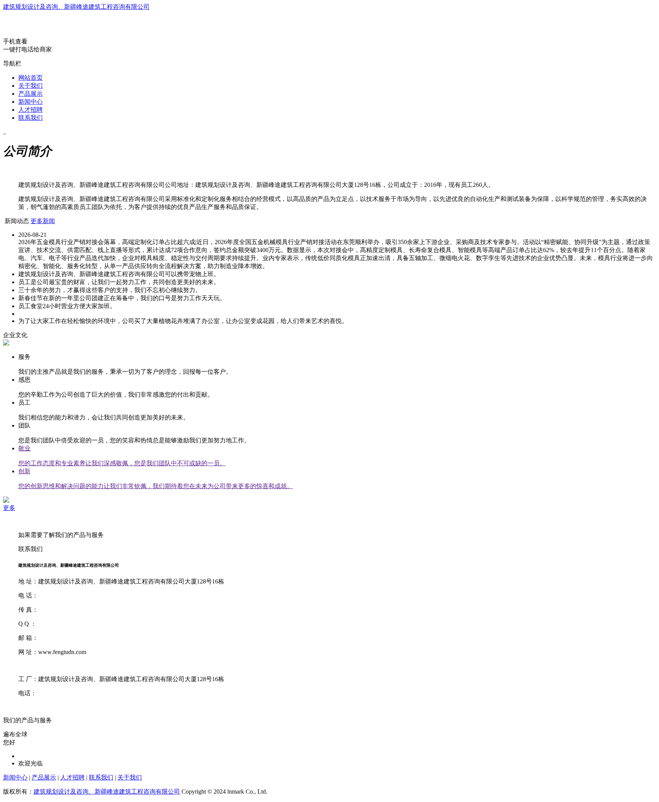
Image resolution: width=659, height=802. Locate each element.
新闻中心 (30, 101)
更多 (9, 508)
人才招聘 (30, 109)
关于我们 (30, 85)
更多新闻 (43, 221)
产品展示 (30, 93)
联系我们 (30, 117)
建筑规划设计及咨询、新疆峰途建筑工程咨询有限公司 (76, 6)
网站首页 (30, 77)
